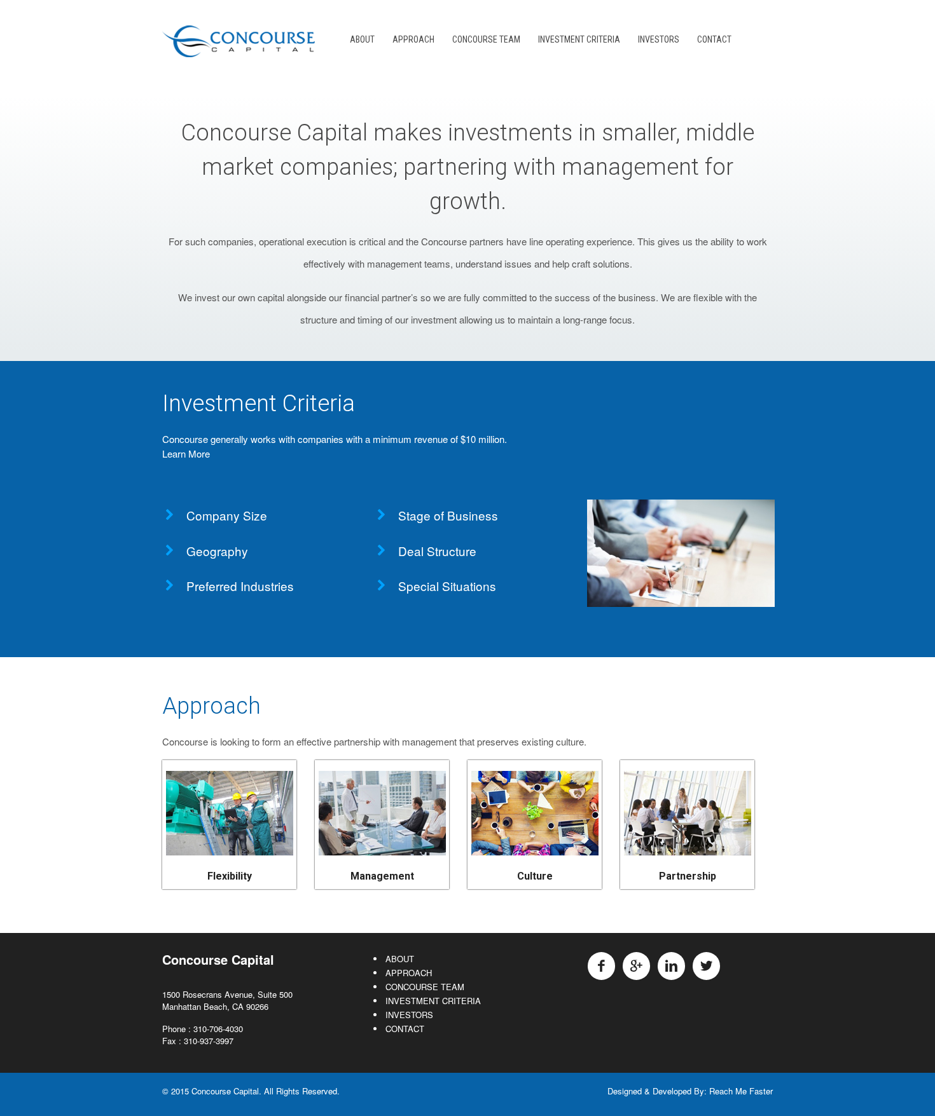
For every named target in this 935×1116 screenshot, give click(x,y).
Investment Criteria (258, 403)
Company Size (226, 515)
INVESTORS (658, 39)
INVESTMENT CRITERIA (579, 39)
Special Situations (447, 585)
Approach (211, 706)
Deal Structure (437, 550)
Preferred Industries (240, 585)
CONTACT (714, 39)
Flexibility (229, 876)
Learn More (186, 453)
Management (382, 876)
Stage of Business (448, 515)
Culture (535, 876)
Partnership (687, 876)
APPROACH (413, 39)
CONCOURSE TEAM (486, 39)
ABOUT (362, 39)
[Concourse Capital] (238, 50)
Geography (217, 550)
